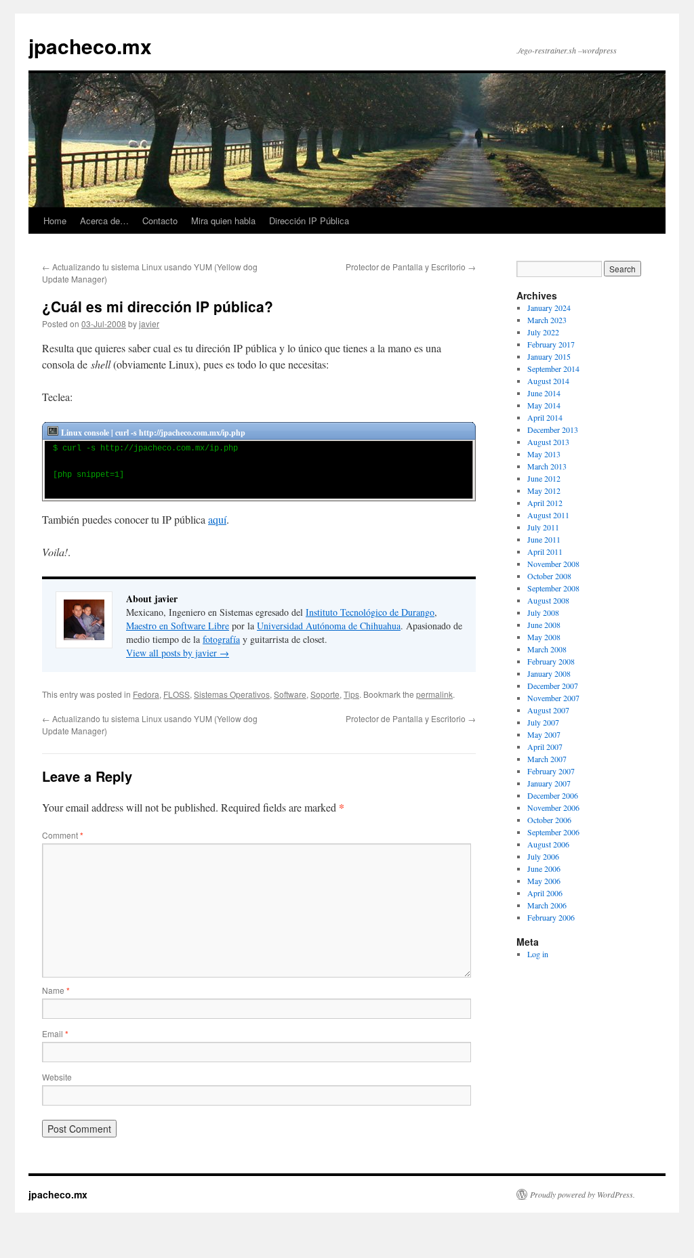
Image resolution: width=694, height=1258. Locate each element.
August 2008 (548, 600)
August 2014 (548, 380)
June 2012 (543, 478)
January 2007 (549, 783)
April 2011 (545, 551)
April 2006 (545, 892)
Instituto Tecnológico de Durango (370, 612)
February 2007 (551, 771)
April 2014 (545, 417)
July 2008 (543, 612)
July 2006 (543, 856)
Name (56, 990)
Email (55, 1033)
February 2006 (551, 917)
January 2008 (549, 673)
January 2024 (549, 307)
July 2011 (543, 527)
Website (57, 1077)
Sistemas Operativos (232, 694)
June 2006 (543, 868)
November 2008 (553, 563)
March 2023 (547, 319)
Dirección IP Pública (309, 220)
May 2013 (543, 453)
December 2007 (552, 685)
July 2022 (543, 332)
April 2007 (545, 746)
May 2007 (543, 734)
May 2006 (543, 880)
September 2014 (553, 368)
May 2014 (543, 405)
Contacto (160, 220)
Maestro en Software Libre (177, 625)
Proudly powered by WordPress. (582, 1194)
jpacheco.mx (90, 45)
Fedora (146, 694)
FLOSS (176, 694)
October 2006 (549, 819)
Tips (351, 694)
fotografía (221, 639)
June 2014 (543, 392)
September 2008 (553, 588)
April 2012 (545, 502)
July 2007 (543, 722)
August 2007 (548, 710)
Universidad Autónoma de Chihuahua (329, 625)
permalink (434, 694)
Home (54, 220)
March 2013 (547, 466)
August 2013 (548, 441)
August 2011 (548, 514)
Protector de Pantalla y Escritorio (411, 266)
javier (149, 323)
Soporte (325, 694)
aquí (217, 519)
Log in (537, 953)
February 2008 (551, 661)
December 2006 (552, 795)
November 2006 (553, 807)
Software (290, 694)
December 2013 (552, 429)
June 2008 (543, 624)
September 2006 (553, 831)
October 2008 (549, 575)
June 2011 (543, 539)
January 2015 (549, 356)
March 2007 (547, 758)
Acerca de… (104, 220)
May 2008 (543, 636)
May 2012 (543, 490)
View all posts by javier (177, 652)
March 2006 (547, 905)
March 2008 (547, 649)
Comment (62, 835)
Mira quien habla (223, 220)
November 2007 (553, 697)
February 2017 (551, 344)
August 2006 (548, 844)
